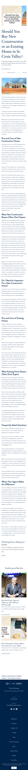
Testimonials (14, 723)
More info (23, 765)
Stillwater (14, 755)
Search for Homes (14, 751)
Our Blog (14, 732)
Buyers (14, 746)
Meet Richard (14, 719)
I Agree (14, 767)
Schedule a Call (14, 728)
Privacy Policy (14, 760)
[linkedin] (16, 709)
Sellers (14, 737)
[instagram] (14, 709)
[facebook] (11, 709)
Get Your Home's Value (14, 742)
